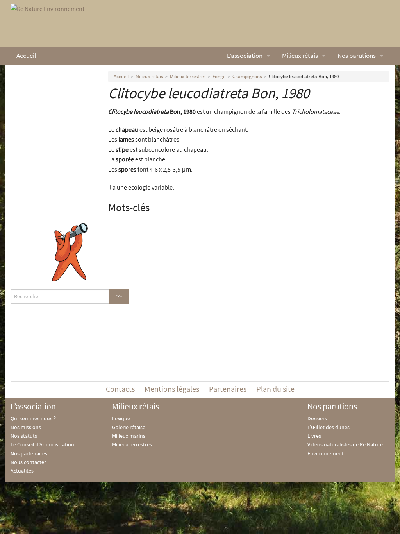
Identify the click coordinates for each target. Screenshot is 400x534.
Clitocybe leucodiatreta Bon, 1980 (304, 76)
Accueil (26, 55)
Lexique (121, 418)
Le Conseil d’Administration (42, 444)
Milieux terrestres (187, 76)
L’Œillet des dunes (328, 427)
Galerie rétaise (128, 427)
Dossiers (317, 418)
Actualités (22, 470)
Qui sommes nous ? (33, 418)
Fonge (218, 76)
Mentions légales (172, 389)
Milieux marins (128, 435)
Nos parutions (357, 55)
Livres (314, 435)
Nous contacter (28, 462)
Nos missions (26, 427)
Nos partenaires (29, 453)
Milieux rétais (300, 55)
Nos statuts (24, 435)
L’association (244, 55)
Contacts (120, 389)
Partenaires (227, 389)
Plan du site (275, 389)
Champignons (247, 76)
